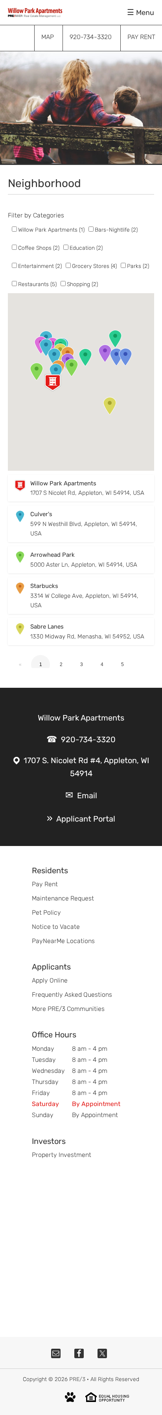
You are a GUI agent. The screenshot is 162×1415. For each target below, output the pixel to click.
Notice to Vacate (56, 926)
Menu (145, 12)
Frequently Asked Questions (72, 994)
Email (87, 795)
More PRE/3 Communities (68, 1009)
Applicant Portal (85, 819)
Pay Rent (45, 884)
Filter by (19, 215)
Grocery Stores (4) (94, 266)
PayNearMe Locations (63, 941)
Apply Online (50, 980)
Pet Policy (46, 912)
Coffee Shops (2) (38, 248)
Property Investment (61, 1155)
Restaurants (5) (37, 284)
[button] (52, 382)
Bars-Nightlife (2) (116, 229)
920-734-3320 (88, 739)
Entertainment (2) (40, 266)
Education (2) (86, 248)
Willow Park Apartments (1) (51, 229)
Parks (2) (138, 266)
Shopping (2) (82, 284)
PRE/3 (77, 1379)
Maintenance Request (63, 898)
